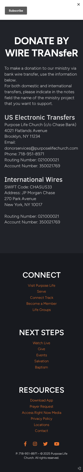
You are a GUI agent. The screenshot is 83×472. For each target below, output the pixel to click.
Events (41, 355)
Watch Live (41, 343)
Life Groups (42, 310)
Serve (41, 292)
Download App (41, 400)
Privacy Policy (41, 419)
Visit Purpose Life (41, 286)
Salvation (41, 361)
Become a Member (41, 304)
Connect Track (41, 298)
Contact (41, 431)
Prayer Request (41, 407)
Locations (41, 425)
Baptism (41, 367)
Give (41, 349)
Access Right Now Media (41, 413)
